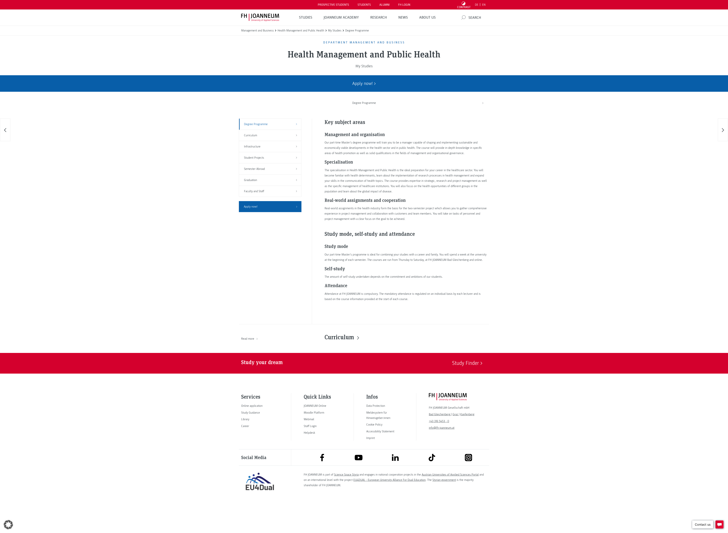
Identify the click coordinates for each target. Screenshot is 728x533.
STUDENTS (364, 5)
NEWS (403, 17)
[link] (259, 405)
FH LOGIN (404, 5)
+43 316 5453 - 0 (439, 421)
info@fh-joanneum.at (441, 428)
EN (484, 5)
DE (476, 5)
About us (427, 17)
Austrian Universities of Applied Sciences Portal (450, 475)
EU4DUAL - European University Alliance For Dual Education (389, 480)
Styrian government (444, 480)
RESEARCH (378, 17)
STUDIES (305, 17)
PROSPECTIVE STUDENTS (333, 5)
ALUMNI (384, 5)
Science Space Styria (346, 475)
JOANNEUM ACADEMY (341, 17)
